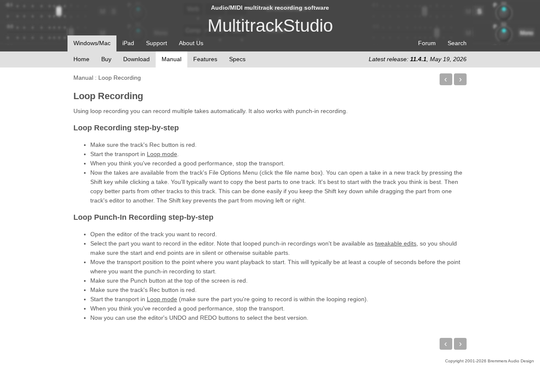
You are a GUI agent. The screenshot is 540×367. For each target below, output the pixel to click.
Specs (237, 59)
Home (81, 59)
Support (156, 43)
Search (457, 43)
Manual (83, 77)
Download (136, 59)
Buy (106, 59)
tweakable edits (395, 243)
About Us (191, 43)
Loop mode (162, 154)
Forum (427, 43)
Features (205, 59)
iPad (128, 43)
